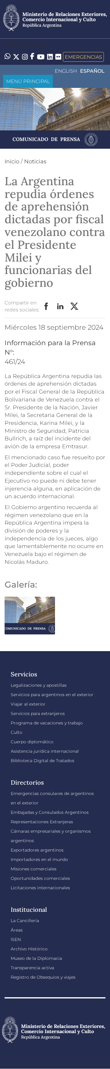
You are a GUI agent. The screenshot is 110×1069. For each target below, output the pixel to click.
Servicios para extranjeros (38, 713)
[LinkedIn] (50, 56)
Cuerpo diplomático (32, 741)
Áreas (17, 930)
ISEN (16, 939)
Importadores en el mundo (39, 859)
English (66, 71)
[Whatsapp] (7, 57)
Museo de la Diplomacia (36, 958)
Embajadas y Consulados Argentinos (50, 812)
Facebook (46, 306)
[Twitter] (16, 57)
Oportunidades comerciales (40, 878)
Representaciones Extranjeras (42, 821)
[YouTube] (41, 57)
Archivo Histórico (29, 949)
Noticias (35, 161)
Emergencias (83, 57)
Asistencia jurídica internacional (45, 751)
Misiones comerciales (34, 869)
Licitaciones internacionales (40, 887)
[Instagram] (25, 57)
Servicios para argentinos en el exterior (52, 694)
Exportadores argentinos (37, 850)
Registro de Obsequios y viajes (43, 977)
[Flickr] (58, 56)
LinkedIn (60, 306)
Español (92, 71)
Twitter (74, 306)
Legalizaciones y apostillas (39, 685)
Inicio (12, 161)
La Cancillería (25, 920)
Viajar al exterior (28, 704)
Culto (16, 732)
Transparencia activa (32, 967)
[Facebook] (32, 57)
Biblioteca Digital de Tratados (42, 760)
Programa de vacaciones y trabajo (47, 723)
